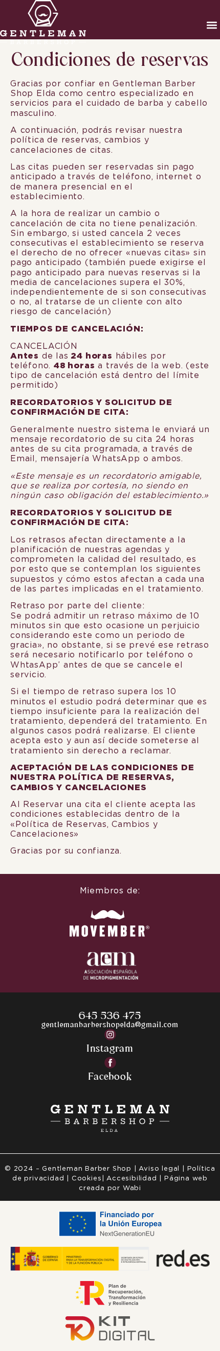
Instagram (110, 1047)
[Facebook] (110, 1062)
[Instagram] (110, 1034)
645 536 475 (110, 1015)
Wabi (132, 1188)
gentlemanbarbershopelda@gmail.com (110, 1024)
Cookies (85, 1178)
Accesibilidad (131, 1178)
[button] (211, 24)
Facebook (109, 1076)
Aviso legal (159, 1169)
